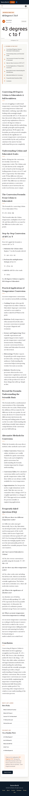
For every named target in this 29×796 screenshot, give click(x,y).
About (8, 790)
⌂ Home (12, 2)
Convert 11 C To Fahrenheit (10, 716)
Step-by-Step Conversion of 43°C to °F (15, 63)
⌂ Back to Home (7, 772)
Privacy (24, 790)
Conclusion (8, 81)
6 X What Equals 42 (8, 750)
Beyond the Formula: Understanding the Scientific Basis (15, 71)
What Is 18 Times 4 (7, 713)
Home (3, 790)
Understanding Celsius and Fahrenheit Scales (15, 54)
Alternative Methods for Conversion (14, 75)
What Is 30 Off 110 (7, 743)
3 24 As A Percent (7, 723)
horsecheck (5, 2)
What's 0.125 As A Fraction (9, 709)
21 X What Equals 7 (8, 737)
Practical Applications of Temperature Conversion (15, 66)
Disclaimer (19, 790)
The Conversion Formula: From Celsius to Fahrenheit (15, 59)
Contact (13, 790)
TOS (14, 792)
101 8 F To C (6, 747)
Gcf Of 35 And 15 (7, 740)
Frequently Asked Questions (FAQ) (14, 78)
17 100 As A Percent (8, 719)
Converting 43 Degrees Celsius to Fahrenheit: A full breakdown (14, 50)
